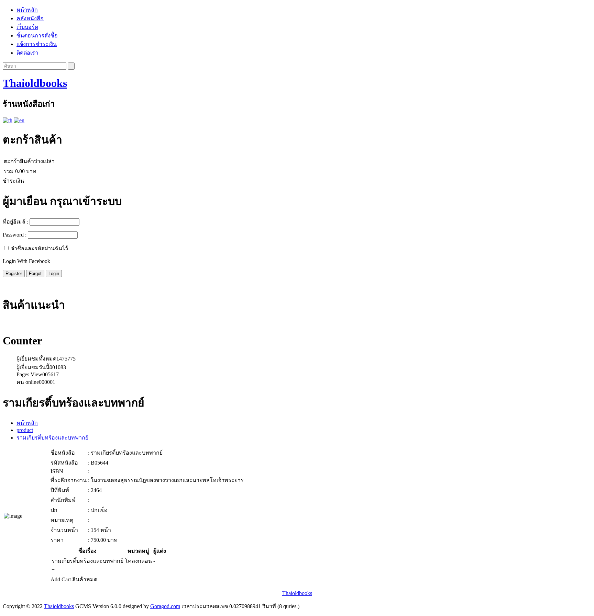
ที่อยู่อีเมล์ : (15, 222)
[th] (7, 120)
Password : (14, 235)
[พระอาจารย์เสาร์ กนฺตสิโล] (9, 324)
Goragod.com (165, 606)
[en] (19, 120)
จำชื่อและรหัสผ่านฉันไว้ (39, 248)
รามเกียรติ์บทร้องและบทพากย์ (52, 438)
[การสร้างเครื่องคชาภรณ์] (3, 324)
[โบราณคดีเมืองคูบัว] (6, 324)
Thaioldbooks (35, 83)
